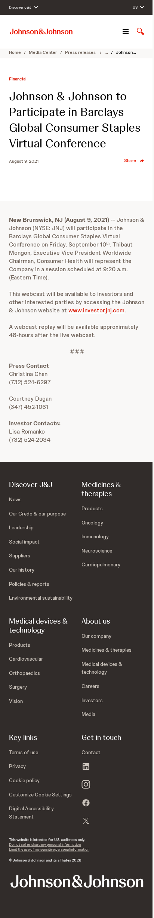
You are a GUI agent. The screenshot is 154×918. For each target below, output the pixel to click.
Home (15, 52)
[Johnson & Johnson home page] (41, 31)
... (106, 52)
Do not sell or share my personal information (45, 844)
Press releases (81, 52)
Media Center (43, 52)
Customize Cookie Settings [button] (40, 794)
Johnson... (126, 52)
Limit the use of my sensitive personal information (49, 849)
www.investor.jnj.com (96, 310)
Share (130, 160)
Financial (18, 79)
